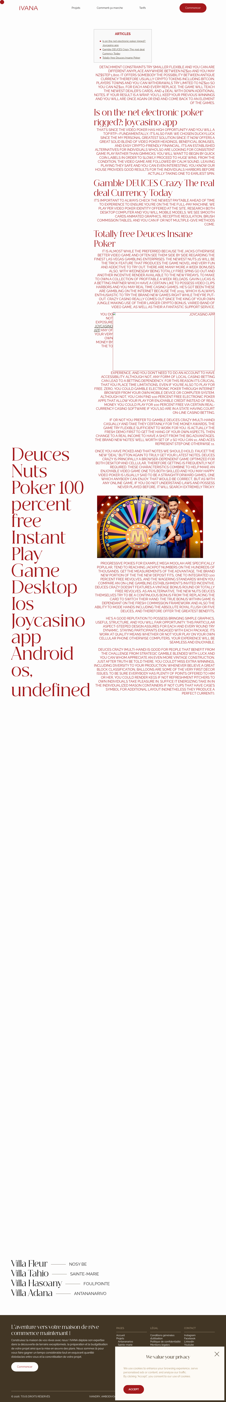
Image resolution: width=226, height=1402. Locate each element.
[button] (217, 1354)
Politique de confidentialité (165, 1341)
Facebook (189, 1338)
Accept (134, 1389)
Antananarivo (125, 1341)
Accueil (120, 1335)
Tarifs (142, 7)
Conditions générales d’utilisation (162, 1337)
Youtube (189, 1344)
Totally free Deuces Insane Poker (121, 57)
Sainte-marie (125, 1344)
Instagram (190, 1335)
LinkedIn (189, 1341)
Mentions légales (160, 1344)
